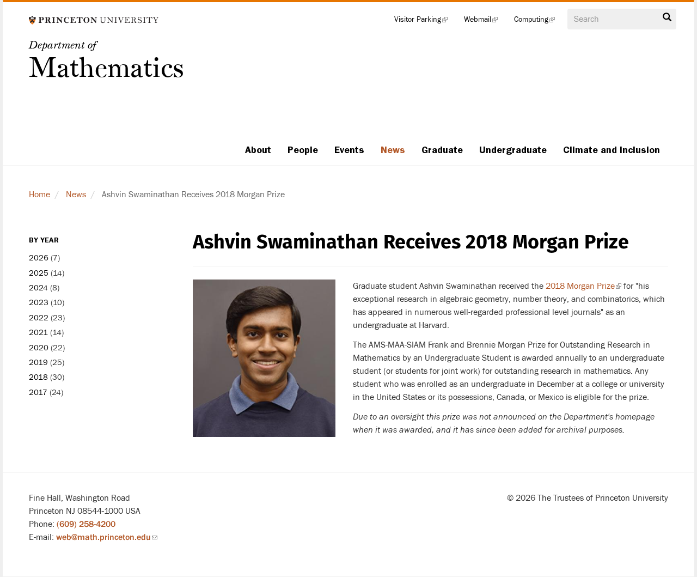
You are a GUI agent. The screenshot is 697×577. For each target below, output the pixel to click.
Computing (538, 22)
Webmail (485, 22)
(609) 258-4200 (86, 524)
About (258, 150)
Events (349, 150)
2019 (38, 362)
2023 (38, 302)
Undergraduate (513, 150)
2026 (38, 258)
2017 (38, 392)
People (303, 150)
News (393, 150)
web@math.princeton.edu (106, 537)
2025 (38, 273)
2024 (38, 288)
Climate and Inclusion (611, 150)
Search (667, 20)
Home (39, 194)
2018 (38, 377)
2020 (38, 348)
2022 (38, 318)
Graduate (442, 150)
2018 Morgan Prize (583, 286)
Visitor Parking (425, 22)
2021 (38, 332)
